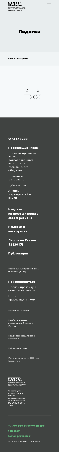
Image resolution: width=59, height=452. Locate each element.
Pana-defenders (17, 6)
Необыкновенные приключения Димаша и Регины (20, 323)
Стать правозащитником (21, 297)
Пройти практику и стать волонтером (22, 288)
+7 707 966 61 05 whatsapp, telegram (27, 428)
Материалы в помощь (19, 310)
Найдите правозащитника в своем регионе (23, 214)
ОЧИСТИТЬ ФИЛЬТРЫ (18, 59)
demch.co (35, 441)
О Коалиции (18, 139)
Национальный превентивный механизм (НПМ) (23, 270)
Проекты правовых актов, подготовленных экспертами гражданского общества (22, 161)
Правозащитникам (23, 148)
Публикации (17, 185)
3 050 (32, 96)
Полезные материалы (16, 177)
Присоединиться (21, 282)
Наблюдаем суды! (18, 348)
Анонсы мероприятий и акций (19, 194)
